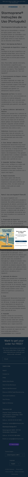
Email (16, 237)
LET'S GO (21, 241)
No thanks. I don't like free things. (21, 243)
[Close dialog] (27, 228)
